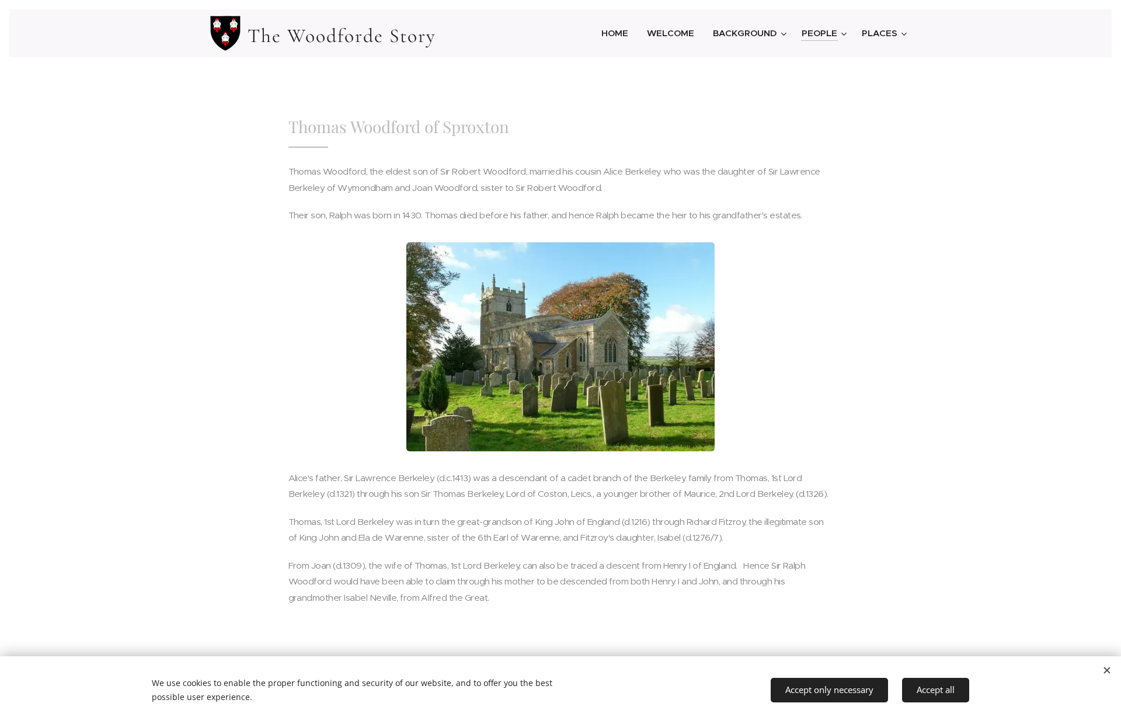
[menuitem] (618, 33)
